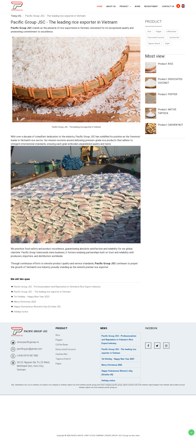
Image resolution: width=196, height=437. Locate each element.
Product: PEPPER (167, 94)
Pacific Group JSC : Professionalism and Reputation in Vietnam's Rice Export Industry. (57, 286)
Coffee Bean (171, 31)
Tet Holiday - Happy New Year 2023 (31, 296)
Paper (167, 43)
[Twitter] (157, 345)
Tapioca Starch (154, 43)
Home (99, 6)
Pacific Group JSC (105, 263)
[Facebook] (148, 345)
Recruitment (151, 6)
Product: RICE (165, 63)
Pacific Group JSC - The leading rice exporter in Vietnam (42, 291)
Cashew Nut (174, 37)
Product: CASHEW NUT (170, 124)
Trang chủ (16, 15)
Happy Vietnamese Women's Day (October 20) (37, 306)
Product (124, 6)
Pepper (158, 31)
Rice (149, 31)
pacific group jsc (111, 387)
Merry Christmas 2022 (25, 301)
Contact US (168, 6)
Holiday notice (21, 311)
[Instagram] (166, 345)
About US (111, 6)
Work (137, 6)
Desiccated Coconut (156, 37)
